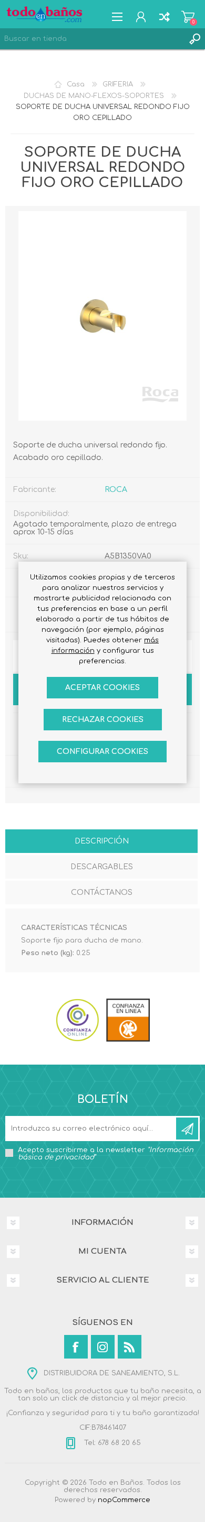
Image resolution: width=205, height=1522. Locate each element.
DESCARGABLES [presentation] (101, 867)
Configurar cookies (102, 751)
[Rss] (129, 1347)
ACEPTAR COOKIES (102, 688)
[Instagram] (103, 1347)
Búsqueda (194, 38)
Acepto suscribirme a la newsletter (105, 1153)
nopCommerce (124, 1500)
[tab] (101, 842)
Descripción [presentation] (102, 841)
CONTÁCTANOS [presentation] (101, 892)
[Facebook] (76, 1347)
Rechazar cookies (103, 720)
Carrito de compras (188, 16)
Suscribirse (187, 1129)
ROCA (116, 490)
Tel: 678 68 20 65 (111, 1443)
